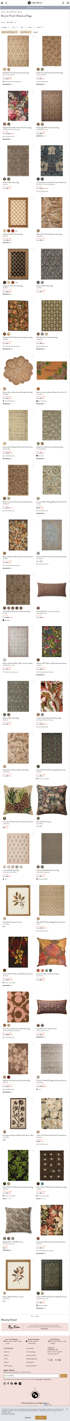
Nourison (40, 1137)
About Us (7, 1352)
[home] (35, 4)
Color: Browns (25, 32)
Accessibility (29, 1348)
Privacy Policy (39, 1379)
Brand (39, 27)
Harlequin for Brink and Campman (45, 720)
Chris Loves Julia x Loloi (9, 74)
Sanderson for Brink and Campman (12, 129)
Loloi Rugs (40, 236)
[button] (68, 3)
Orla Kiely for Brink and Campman (12, 1030)
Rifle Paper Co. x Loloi (43, 129)
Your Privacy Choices (49, 1405)
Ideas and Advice (31, 1355)
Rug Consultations (31, 1366)
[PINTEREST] (11, 1383)
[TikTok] (20, 1383)
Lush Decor (40, 394)
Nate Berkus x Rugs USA (43, 872)
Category (4, 27)
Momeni (6, 184)
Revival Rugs (7, 449)
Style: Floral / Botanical (8, 32)
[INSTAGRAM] (5, 1383)
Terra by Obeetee (42, 74)
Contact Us (51, 1348)
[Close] (67, 1409)
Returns (6, 1362)
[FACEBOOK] (8, 1383)
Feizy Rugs (40, 1082)
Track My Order (8, 1348)
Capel (39, 504)
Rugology (6, 394)
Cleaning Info (30, 1362)
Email (56, 1360)
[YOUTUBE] (15, 1383)
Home (3, 12)
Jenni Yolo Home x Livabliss (10, 872)
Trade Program (8, 1366)
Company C (40, 558)
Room (30, 27)
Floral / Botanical (11, 12)
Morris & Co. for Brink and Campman (46, 184)
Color (13, 27)
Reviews (6, 1355)
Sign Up (63, 1376)
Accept (41, 1417)
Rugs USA (40, 339)
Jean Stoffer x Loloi (42, 613)
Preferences (28, 1417)
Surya (39, 924)
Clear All (35, 32)
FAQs (6, 1359)
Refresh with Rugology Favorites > (35, 7)
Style (22, 27)
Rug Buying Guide (31, 1359)
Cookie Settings (30, 1352)
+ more (16, 231)
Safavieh (6, 236)
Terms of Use (48, 1379)
